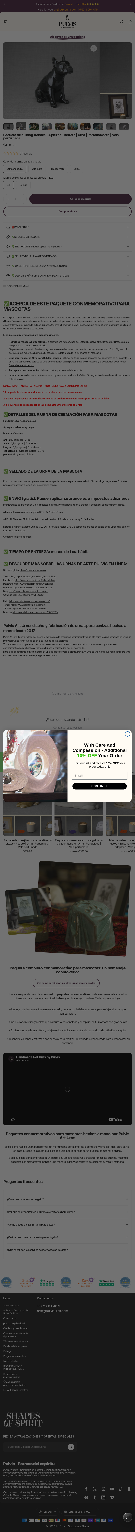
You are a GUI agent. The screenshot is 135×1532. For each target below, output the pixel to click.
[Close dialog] (127, 733)
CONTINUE (99, 786)
